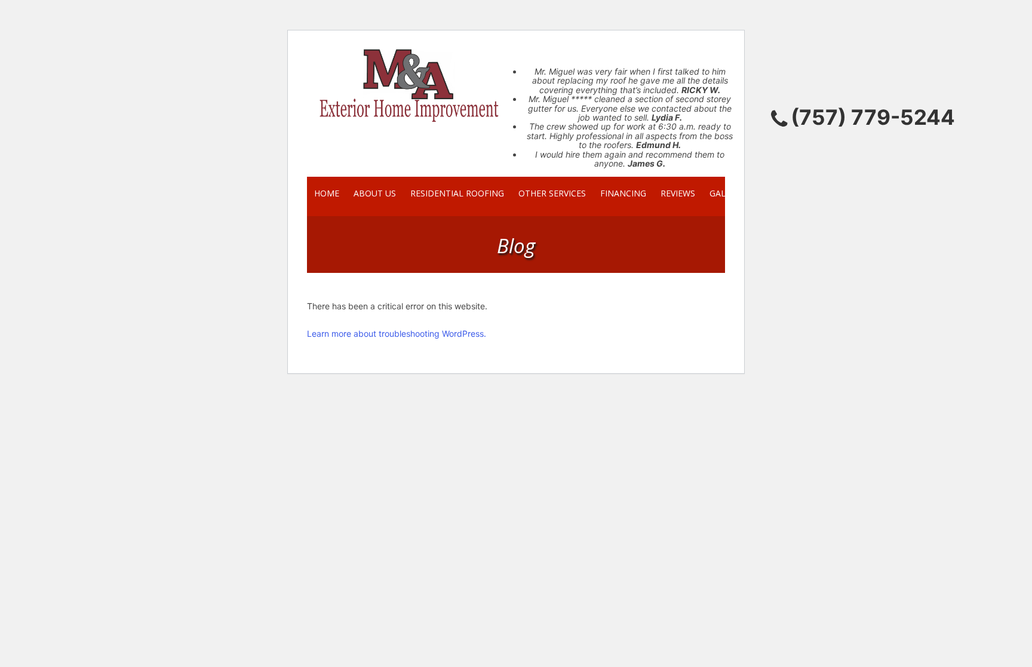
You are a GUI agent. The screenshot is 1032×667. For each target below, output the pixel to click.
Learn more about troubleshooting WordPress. (396, 333)
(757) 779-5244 (873, 117)
